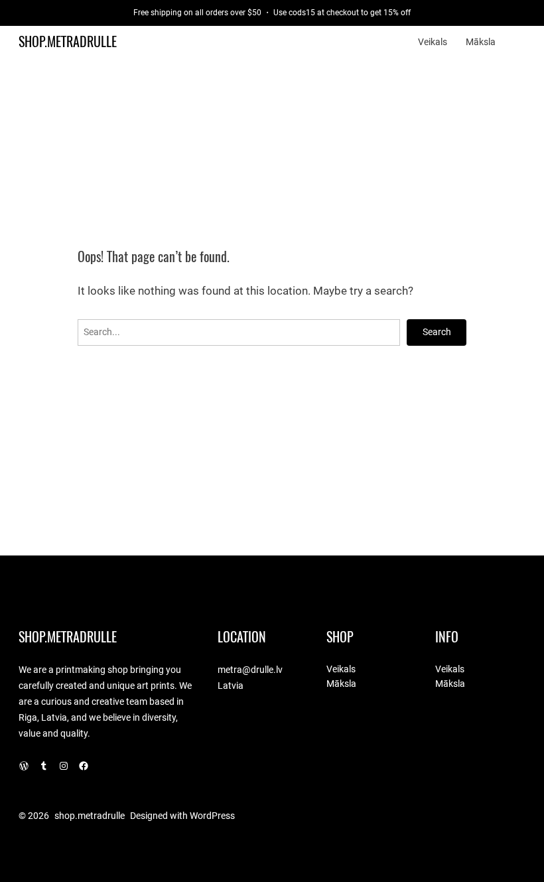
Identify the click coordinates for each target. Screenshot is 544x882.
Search (437, 332)
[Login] (519, 42)
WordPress (212, 815)
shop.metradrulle (68, 41)
